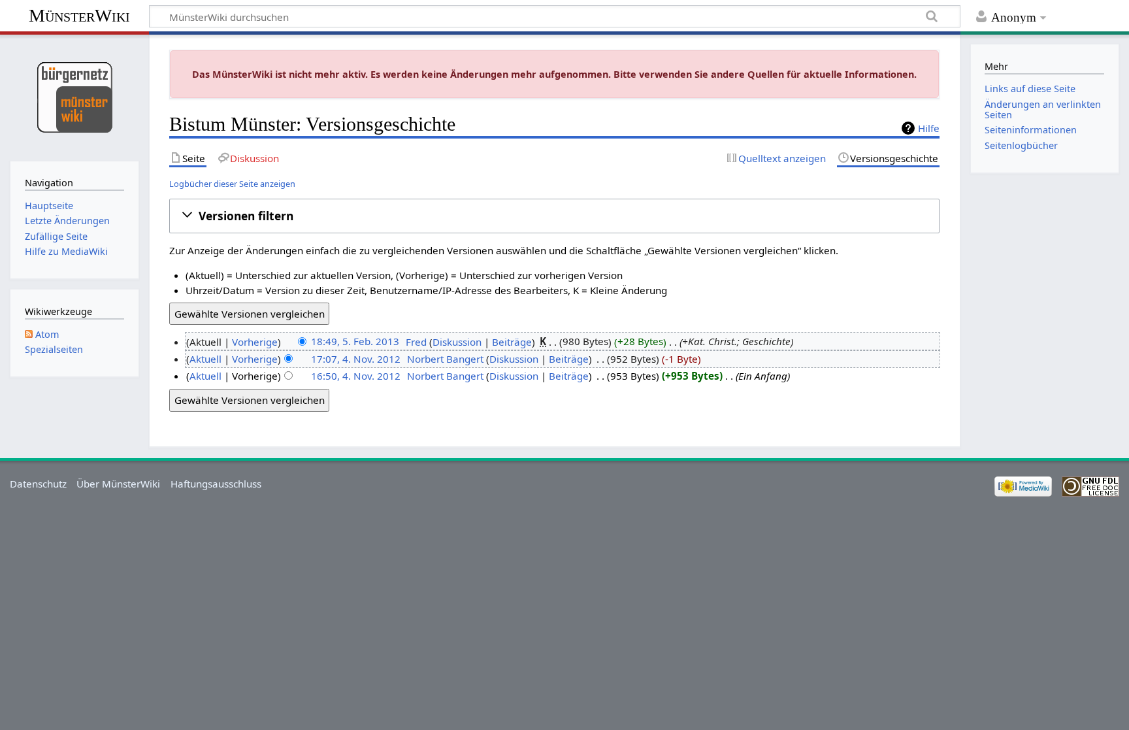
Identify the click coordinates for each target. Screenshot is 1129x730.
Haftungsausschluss (216, 483)
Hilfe (929, 128)
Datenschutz (38, 483)
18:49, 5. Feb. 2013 (355, 341)
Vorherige (255, 341)
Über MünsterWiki (118, 483)
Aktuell (205, 358)
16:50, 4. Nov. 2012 (356, 375)
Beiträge (512, 341)
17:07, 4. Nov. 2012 (356, 358)
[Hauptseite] (74, 96)
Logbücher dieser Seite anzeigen (232, 184)
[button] (555, 215)
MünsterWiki (79, 15)
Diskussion (457, 341)
